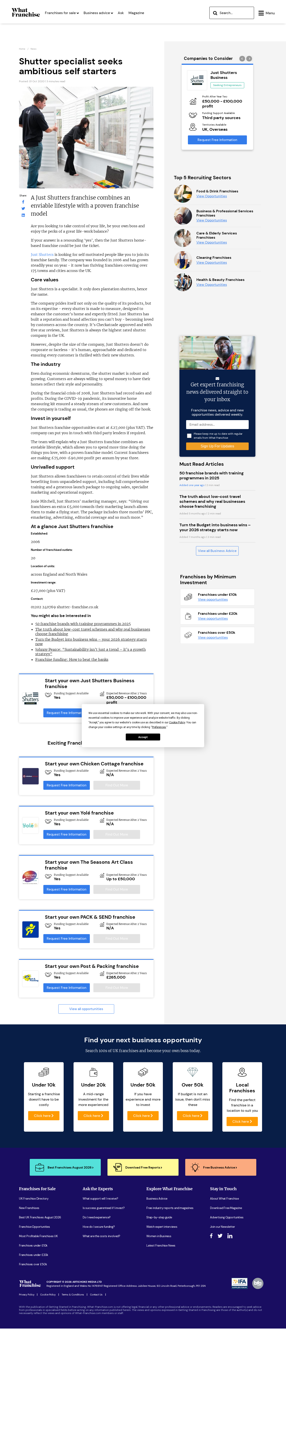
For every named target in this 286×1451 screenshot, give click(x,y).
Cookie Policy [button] (177, 722)
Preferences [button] (159, 727)
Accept (143, 737)
